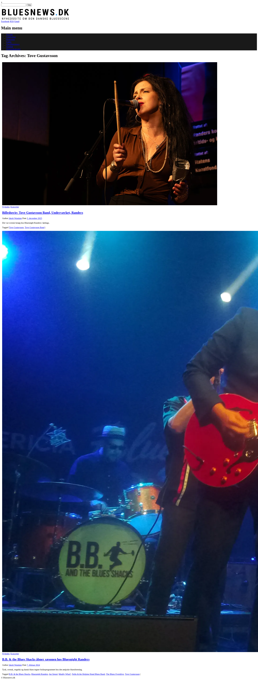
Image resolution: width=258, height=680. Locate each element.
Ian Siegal (53, 674)
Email (16, 21)
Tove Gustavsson (16, 227)
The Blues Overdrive (115, 674)
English (9, 47)
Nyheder (5, 207)
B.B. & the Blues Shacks (19, 674)
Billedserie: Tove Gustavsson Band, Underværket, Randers (42, 212)
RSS (12, 21)
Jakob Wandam (15, 218)
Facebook (5, 21)
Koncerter (10, 39)
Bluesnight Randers (39, 674)
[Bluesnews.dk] (63, 19)
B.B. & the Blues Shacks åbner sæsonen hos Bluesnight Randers (45, 659)
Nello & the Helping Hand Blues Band (88, 674)
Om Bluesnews (12, 44)
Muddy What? (65, 674)
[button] (109, 133)
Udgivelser (11, 37)
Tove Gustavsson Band (34, 227)
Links (8, 42)
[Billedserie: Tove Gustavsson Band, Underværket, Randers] (109, 204)
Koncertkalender (13, 49)
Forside (9, 34)
